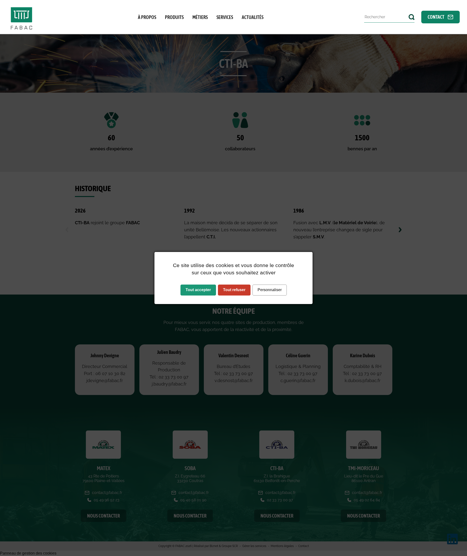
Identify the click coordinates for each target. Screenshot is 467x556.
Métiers (200, 17)
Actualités (252, 17)
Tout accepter (198, 290)
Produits (174, 17)
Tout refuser (234, 290)
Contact (436, 17)
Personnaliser (270, 290)
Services (224, 17)
